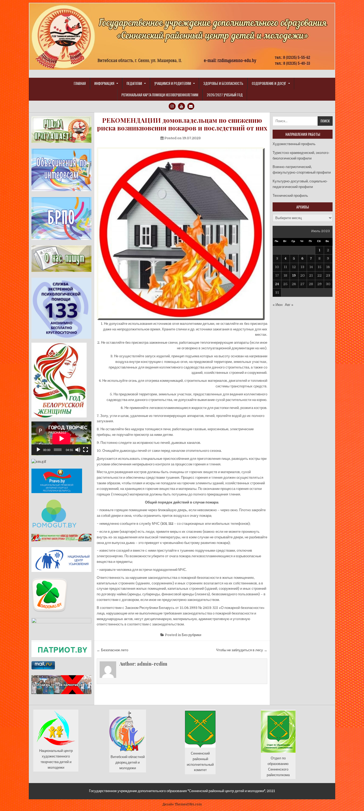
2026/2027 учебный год (225, 94)
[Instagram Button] (172, 106)
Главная (80, 83)
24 (277, 284)
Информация (104, 83)
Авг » (289, 305)
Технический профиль (290, 196)
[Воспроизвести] (38, 449)
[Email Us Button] (190, 106)
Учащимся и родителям (172, 83)
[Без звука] (77, 449)
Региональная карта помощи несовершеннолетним (160, 94)
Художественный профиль (294, 144)
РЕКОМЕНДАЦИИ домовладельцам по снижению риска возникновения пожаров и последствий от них (182, 124)
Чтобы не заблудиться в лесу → (241, 650)
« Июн (277, 305)
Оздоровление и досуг (269, 83)
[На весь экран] (85, 449)
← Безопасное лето (112, 650)
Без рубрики (191, 635)
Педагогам (134, 83)
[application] (61, 438)
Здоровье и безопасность (223, 83)
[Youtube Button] (181, 106)
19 (294, 275)
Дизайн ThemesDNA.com (182, 804)
